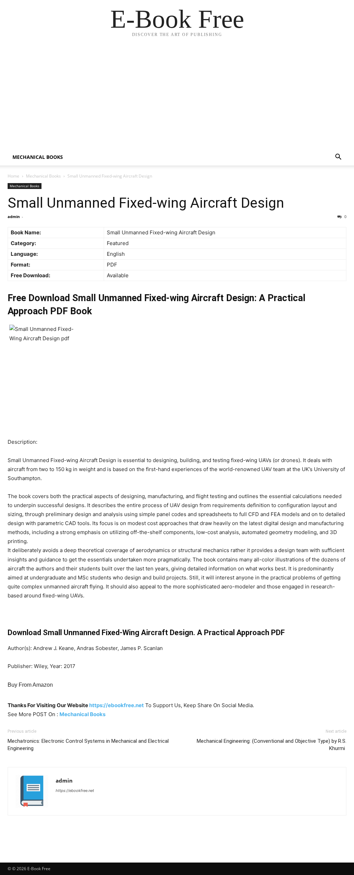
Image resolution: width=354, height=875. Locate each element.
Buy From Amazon (30, 685)
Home (13, 176)
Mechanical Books (37, 157)
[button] (338, 157)
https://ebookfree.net (116, 705)
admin (14, 216)
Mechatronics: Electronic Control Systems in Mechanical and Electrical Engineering (88, 744)
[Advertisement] (177, 96)
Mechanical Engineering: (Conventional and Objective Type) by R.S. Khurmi (271, 744)
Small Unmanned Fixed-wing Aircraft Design (146, 203)
